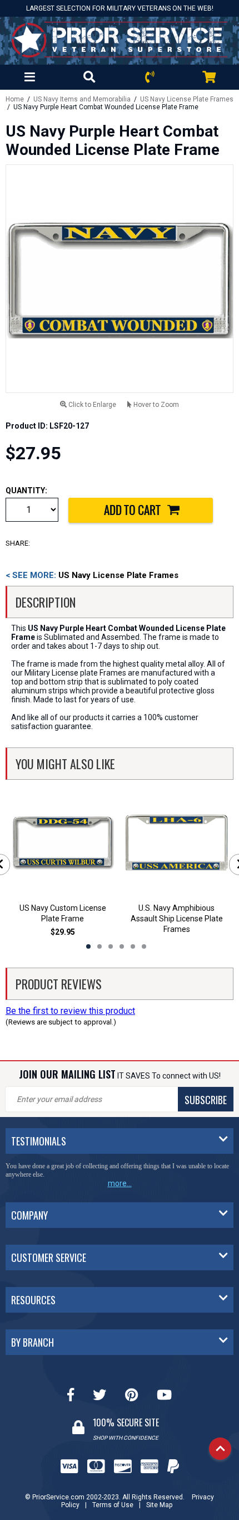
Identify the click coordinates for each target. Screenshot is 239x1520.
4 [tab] (122, 946)
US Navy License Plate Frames (186, 99)
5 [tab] (133, 946)
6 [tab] (144, 946)
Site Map (159, 1505)
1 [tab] (88, 946)
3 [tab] (110, 946)
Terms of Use (112, 1505)
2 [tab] (99, 946)
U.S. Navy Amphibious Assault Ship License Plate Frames (177, 919)
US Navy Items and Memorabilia (82, 99)
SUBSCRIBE (206, 1099)
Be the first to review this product (70, 1011)
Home (15, 99)
